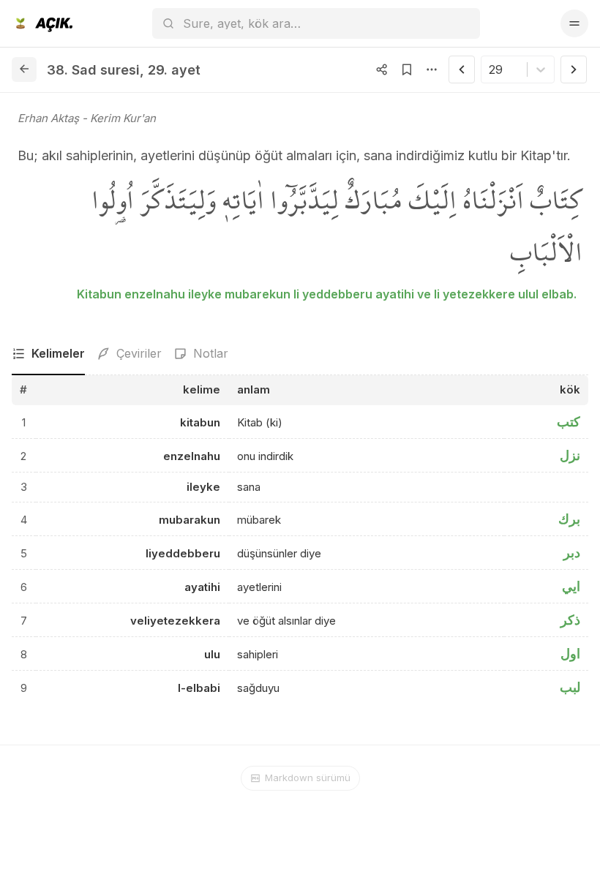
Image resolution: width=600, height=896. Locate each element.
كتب (568, 421)
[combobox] (490, 69)
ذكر (570, 620)
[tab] (48, 354)
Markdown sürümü (307, 777)
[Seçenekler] (431, 69)
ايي (571, 586)
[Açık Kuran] (42, 23)
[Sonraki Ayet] (573, 69)
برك (569, 519)
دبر (571, 552)
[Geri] (24, 69)
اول (570, 653)
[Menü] (574, 23)
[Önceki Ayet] (462, 69)
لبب (570, 687)
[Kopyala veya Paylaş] (382, 69)
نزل (570, 455)
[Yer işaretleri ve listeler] (406, 69)
